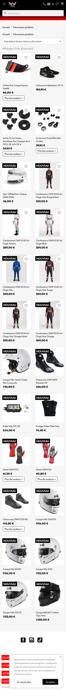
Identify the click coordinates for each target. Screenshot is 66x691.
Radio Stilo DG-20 (11, 426)
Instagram (31, 640)
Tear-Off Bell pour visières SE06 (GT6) (15, 195)
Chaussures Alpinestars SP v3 (49, 85)
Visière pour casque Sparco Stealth (15, 87)
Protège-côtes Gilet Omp (47, 426)
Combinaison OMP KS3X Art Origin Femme (16, 242)
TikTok (39, 640)
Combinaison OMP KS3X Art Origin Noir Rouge (49, 288)
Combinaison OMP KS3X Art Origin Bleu (16, 288)
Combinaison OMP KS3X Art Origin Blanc (49, 242)
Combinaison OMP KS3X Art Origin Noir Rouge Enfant (49, 195)
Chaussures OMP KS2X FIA (15, 519)
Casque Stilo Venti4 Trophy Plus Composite (15, 381)
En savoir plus (24, 682)
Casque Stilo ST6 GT (12, 612)
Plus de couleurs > (14, 98)
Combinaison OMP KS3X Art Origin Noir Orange (49, 335)
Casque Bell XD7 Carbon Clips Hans (47, 614)
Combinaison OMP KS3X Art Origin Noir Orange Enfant (16, 335)
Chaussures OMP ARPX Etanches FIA (46, 381)
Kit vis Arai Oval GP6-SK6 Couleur (48, 139)
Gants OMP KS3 (10, 469)
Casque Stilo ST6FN (12, 569)
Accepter (50, 682)
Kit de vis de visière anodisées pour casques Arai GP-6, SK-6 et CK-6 (16, 141)
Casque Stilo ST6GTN (46, 519)
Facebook (23, 640)
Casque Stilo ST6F (44, 569)
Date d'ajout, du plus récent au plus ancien (33, 41)
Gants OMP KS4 (43, 469)
